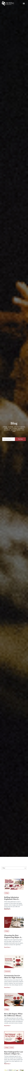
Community (7, 971)
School (11, 1047)
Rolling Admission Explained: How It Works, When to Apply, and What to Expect (13, 898)
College (6, 893)
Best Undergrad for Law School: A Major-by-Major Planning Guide (13, 1053)
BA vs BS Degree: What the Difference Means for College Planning (13, 1015)
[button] (23, 3)
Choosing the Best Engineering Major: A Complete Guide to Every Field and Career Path (13, 936)
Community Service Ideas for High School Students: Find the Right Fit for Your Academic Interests (13, 977)
